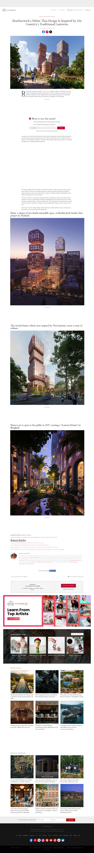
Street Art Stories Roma (75, 560)
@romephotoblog (73, 562)
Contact (50, 847)
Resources (45, 835)
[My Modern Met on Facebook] (31, 840)
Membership (88, 10)
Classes (49, 835)
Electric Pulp (81, 847)
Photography (25, 835)
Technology (66, 835)
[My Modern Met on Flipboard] (47, 840)
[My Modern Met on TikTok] (55, 840)
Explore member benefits (69, 589)
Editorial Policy (35, 847)
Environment (55, 835)
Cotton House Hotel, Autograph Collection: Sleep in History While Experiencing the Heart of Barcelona (20, 810)
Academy (75, 835)
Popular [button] (53, 10)
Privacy (45, 849)
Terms (49, 849)
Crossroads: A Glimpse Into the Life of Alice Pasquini (42, 562)
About (31, 847)
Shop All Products (77, 634)
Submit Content (45, 847)
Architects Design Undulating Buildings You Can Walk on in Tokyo (27, 542)
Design (20, 835)
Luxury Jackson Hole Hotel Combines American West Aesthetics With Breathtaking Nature (70, 810)
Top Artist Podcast (34, 557)
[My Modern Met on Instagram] (43, 840)
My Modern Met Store (18, 634)
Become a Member (68, 585)
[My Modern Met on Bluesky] (62, 840)
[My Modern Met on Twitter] (39, 840)
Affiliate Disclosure (60, 847)
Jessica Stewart (44, 28)
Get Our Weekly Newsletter (76, 576)
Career (40, 835)
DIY (36, 835)
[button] (62, 10)
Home (40, 16)
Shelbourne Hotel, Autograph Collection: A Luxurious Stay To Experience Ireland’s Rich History (46, 810)
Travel (70, 835)
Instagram (28, 535)
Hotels (53, 16)
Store (79, 835)
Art (16, 835)
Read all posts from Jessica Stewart (26, 563)
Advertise (54, 847)
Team (40, 847)
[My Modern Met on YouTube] (51, 840)
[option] (48, 625)
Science (60, 835)
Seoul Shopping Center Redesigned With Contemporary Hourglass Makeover (30, 545)
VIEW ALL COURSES (13, 618)
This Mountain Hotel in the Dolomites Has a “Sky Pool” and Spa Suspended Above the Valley (22, 696)
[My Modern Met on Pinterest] (35, 840)
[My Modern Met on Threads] (58, 840)
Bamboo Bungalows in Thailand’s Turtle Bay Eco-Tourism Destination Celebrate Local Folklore (34, 547)
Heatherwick (45, 91)
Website (23, 535)
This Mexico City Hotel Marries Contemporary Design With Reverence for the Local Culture (46, 727)
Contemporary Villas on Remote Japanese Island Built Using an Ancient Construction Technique (71, 727)
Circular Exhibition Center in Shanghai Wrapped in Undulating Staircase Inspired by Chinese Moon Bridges (37, 549)
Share (53, 570)
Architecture (46, 16)
